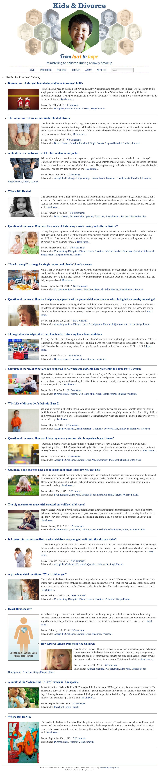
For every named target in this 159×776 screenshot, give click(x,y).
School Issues (82, 108)
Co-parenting (82, 177)
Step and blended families (117, 143)
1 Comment (72, 104)
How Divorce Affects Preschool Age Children (68, 644)
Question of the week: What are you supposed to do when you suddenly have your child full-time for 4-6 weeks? (74, 369)
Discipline (59, 108)
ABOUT (88, 70)
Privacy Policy (114, 768)
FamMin (74, 143)
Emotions (110, 177)
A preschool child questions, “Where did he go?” (37, 574)
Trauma (34, 181)
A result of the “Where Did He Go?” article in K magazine (43, 682)
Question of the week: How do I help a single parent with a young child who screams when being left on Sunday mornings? (81, 299)
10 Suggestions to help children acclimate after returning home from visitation (55, 334)
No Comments (74, 139)
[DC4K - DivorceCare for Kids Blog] (79, 34)
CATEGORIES (46, 70)
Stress (26, 181)
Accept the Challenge (64, 177)
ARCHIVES (61, 70)
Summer (136, 143)
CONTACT (75, 70)
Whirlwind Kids (131, 494)
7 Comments (79, 738)
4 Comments (74, 456)
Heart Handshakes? (20, 609)
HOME (31, 70)
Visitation (101, 358)
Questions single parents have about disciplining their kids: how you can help (54, 470)
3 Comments (110, 665)
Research (146, 177)
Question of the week (144, 251)
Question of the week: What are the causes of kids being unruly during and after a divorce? (63, 226)
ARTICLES (101, 70)
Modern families (113, 251)
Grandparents (123, 177)
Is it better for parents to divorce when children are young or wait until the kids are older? (62, 539)
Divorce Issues (61, 143)
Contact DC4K (103, 768)
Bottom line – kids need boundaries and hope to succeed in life (45, 83)
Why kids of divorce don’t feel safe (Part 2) (33, 403)
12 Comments (77, 526)
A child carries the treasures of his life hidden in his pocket (43, 153)
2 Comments (74, 174)
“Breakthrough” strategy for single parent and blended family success (50, 264)
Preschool (70, 108)
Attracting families (63, 324)
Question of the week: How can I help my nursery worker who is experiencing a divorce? (61, 438)
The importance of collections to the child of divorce (39, 118)
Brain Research (83, 428)
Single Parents (98, 108)
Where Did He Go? (19, 191)
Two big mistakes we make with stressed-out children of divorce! (46, 504)
